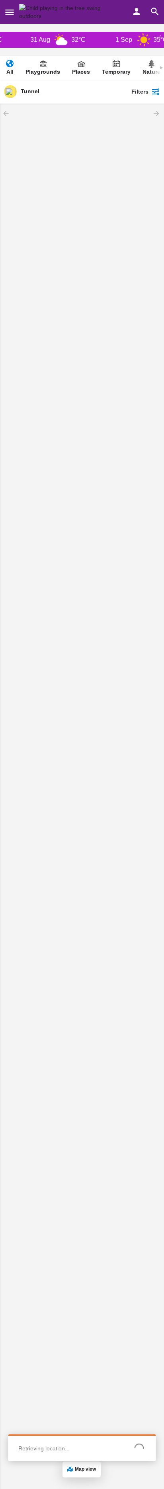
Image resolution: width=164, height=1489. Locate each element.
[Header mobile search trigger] (155, 11)
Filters (139, 91)
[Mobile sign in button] (136, 11)
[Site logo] (65, 12)
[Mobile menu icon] (9, 12)
